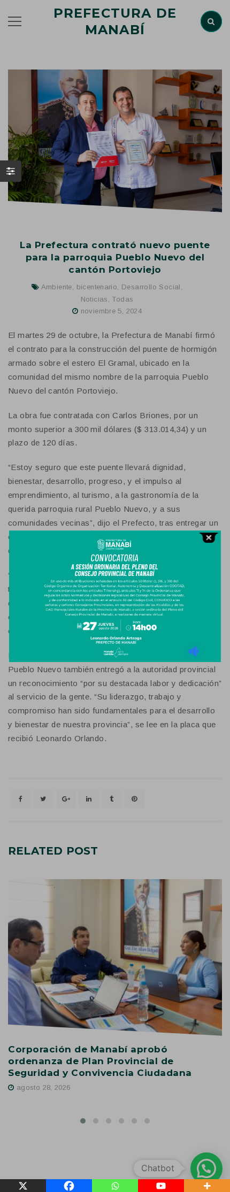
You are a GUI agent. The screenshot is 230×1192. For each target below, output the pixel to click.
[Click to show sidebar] (10, 171)
